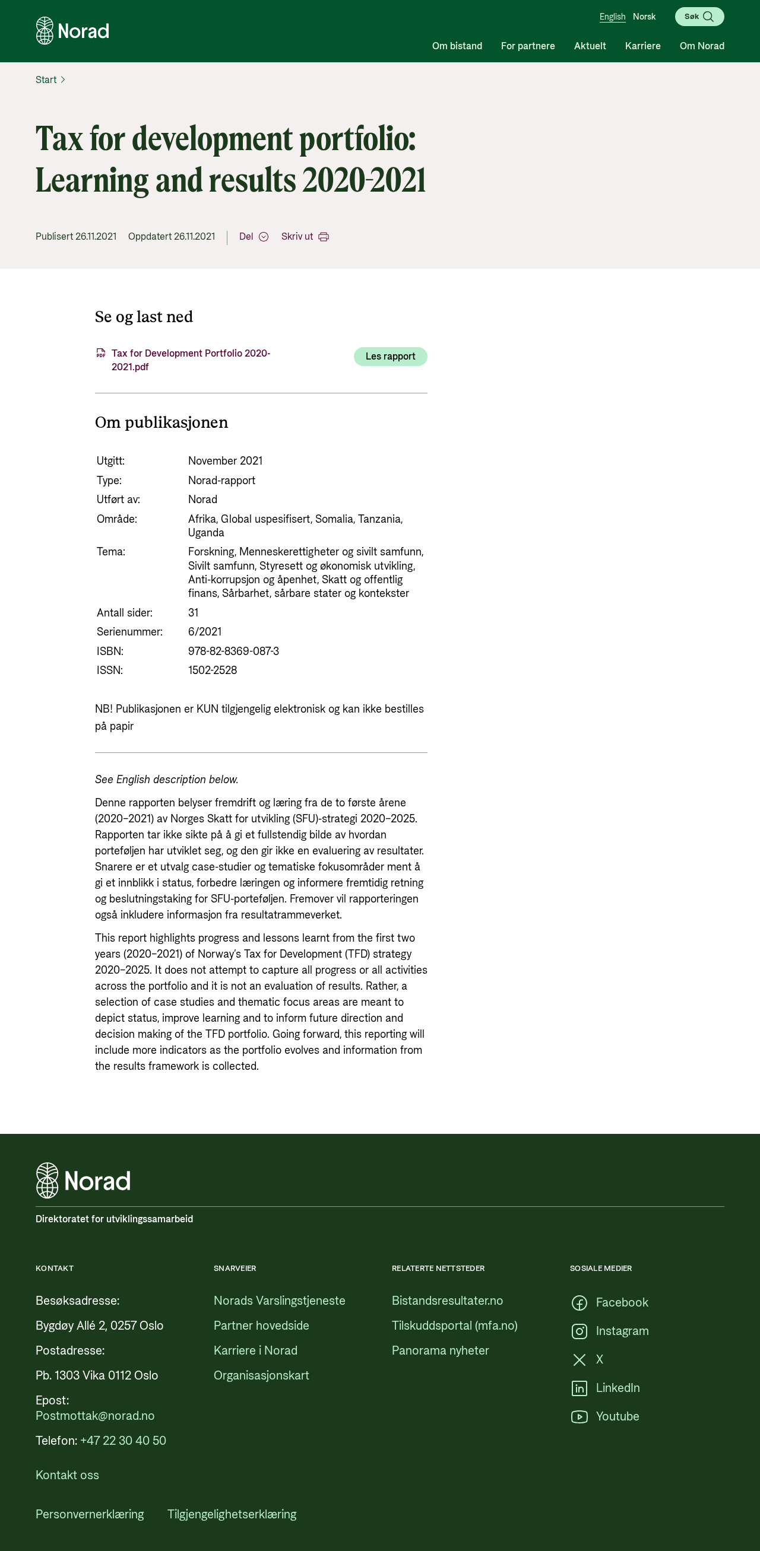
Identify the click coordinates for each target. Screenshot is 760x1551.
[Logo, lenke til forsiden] (72, 31)
